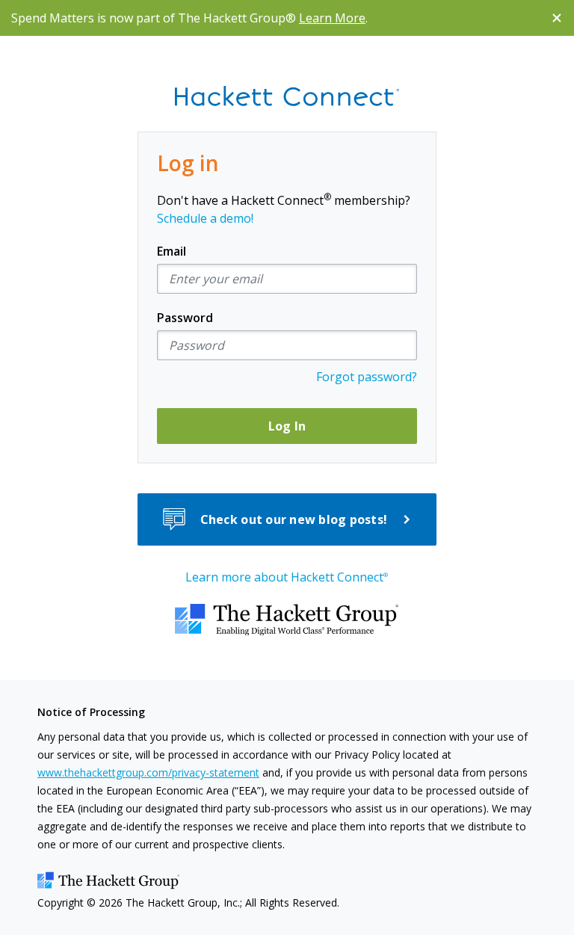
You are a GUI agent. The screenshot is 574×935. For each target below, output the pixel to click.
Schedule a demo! (205, 218)
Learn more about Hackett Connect (286, 577)
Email (171, 251)
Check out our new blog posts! (294, 519)
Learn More (332, 18)
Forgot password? (366, 376)
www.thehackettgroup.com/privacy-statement (148, 772)
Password (185, 317)
